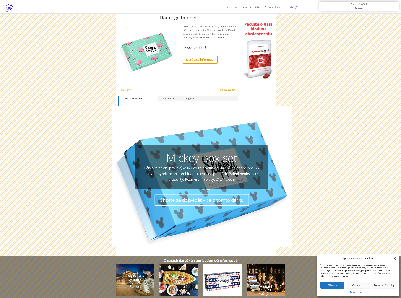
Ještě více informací (200, 59)
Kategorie (188, 98)
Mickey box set (201, 157)
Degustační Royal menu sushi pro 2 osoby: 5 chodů (179, 285)
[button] (394, 258)
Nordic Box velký (222, 278)
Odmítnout (358, 285)
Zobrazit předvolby (384, 285)
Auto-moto (232, 7)
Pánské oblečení (272, 7)
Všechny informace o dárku (138, 98)
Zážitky (290, 7)
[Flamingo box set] (146, 79)
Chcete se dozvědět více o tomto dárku (202, 200)
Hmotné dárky (251, 7)
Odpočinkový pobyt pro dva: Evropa (135, 281)
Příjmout (332, 285)
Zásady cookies (356, 292)
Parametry (168, 98)
